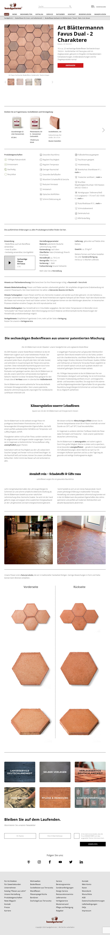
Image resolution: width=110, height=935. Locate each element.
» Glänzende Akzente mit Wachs (61, 290)
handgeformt (8, 18)
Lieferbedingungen (89, 904)
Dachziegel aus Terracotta (40, 901)
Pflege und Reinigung (64, 907)
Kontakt (72, 14)
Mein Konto (86, 884)
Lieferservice (61, 897)
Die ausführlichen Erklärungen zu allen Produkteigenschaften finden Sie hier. (35, 230)
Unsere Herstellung (12, 894)
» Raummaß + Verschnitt (77, 282)
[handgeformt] (13, 7)
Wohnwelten (26, 14)
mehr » (77, 172)
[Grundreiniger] (18, 122)
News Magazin (10, 901)
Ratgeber (60, 14)
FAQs (84, 907)
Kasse (84, 887)
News (14, 14)
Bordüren (34, 897)
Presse (7, 907)
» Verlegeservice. (26, 321)
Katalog (39, 14)
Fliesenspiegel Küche (38, 894)
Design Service (62, 891)
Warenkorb (86, 891)
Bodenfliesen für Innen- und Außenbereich (28, 18)
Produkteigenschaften (13, 897)
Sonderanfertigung (89, 257)
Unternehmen (10, 887)
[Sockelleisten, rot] (55, 122)
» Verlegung (61, 318)
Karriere (7, 911)
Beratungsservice (63, 884)
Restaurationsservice (64, 894)
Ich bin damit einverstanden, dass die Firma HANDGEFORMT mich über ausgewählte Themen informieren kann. (92, 836)
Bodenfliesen (85, 14)
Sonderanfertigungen (64, 887)
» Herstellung (56, 271)
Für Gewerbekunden (12, 884)
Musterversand (62, 904)
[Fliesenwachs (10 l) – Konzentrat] (36, 122)
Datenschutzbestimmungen (93, 901)
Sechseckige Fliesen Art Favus (22, 263)
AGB (83, 897)
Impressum (86, 911)
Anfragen (70, 65)
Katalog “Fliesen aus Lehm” (15, 891)
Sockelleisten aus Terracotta (41, 887)
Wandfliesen (100, 14)
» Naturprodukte (26, 575)
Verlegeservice (62, 901)
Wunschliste (87, 894)
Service (49, 14)
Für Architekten (10, 881)
